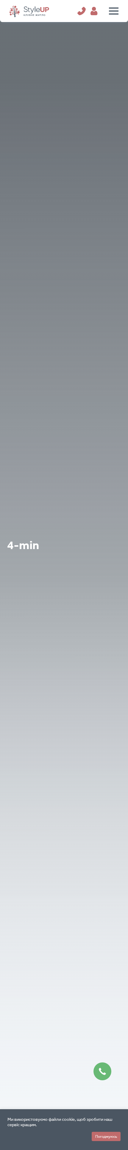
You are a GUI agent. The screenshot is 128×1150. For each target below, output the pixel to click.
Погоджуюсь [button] (106, 1136)
